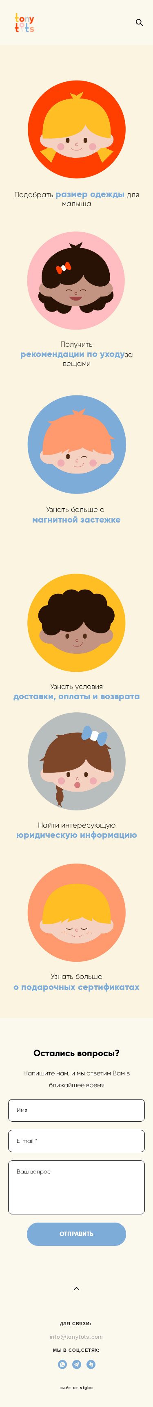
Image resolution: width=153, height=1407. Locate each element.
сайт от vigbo (76, 1388)
